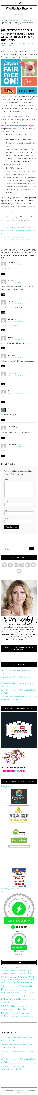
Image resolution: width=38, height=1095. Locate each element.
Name (7, 501)
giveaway (20, 976)
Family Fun (27, 20)
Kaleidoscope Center (9, 986)
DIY (27, 974)
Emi (30, 973)
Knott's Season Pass (12, 993)
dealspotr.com (19, 931)
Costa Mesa (29, 968)
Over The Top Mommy (22, 1091)
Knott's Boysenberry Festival (15, 990)
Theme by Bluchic (19, 1092)
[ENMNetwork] (19, 813)
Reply (3, 274)
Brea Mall (4, 968)
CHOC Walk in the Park (20, 968)
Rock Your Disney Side (26, 1003)
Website (7, 518)
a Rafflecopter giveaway (19, 212)
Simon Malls (7, 1005)
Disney (12, 970)
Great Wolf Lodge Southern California (21, 979)
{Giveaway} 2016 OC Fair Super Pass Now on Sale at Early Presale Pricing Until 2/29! (17, 35)
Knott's (17, 986)
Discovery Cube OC (5, 970)
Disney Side (21, 973)
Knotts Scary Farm (10, 996)
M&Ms (21, 999)
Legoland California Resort (16, 997)
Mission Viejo (26, 999)
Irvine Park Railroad (16, 982)
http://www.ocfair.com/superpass (14, 126)
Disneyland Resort (9, 973)
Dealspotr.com (19, 954)
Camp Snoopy (11, 968)
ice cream (3, 982)
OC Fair (30, 43)
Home (4, 20)
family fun (5, 976)
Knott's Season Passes (23, 993)
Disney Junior (18, 970)
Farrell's (12, 977)
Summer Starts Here (19, 1006)
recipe (19, 1003)
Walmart (13, 1016)
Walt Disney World (20, 1016)
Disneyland (26, 970)
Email (6, 510)
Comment (7, 479)
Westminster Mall (29, 1016)
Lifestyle (9, 20)
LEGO (18, 996)
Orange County (17, 20)
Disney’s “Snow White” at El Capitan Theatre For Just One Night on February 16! (18, 230)
